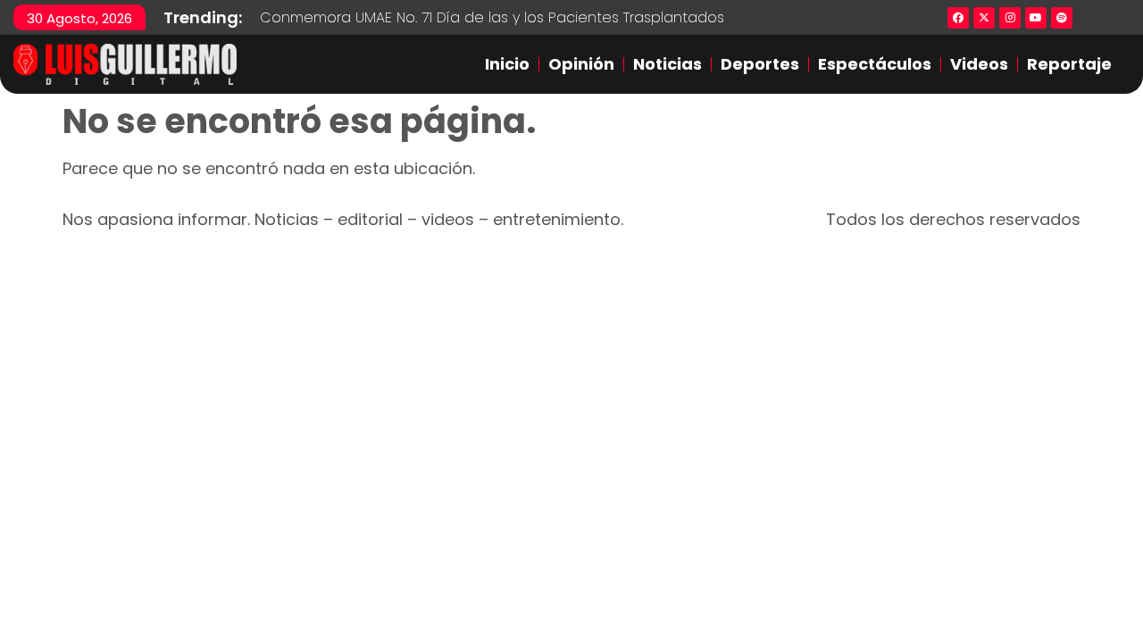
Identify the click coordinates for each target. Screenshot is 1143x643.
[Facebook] (958, 18)
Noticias (667, 64)
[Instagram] (1010, 18)
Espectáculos (874, 64)
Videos (979, 64)
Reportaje (1069, 64)
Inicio (507, 64)
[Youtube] (1036, 18)
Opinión (581, 64)
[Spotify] (1061, 18)
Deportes (760, 64)
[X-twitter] (984, 18)
